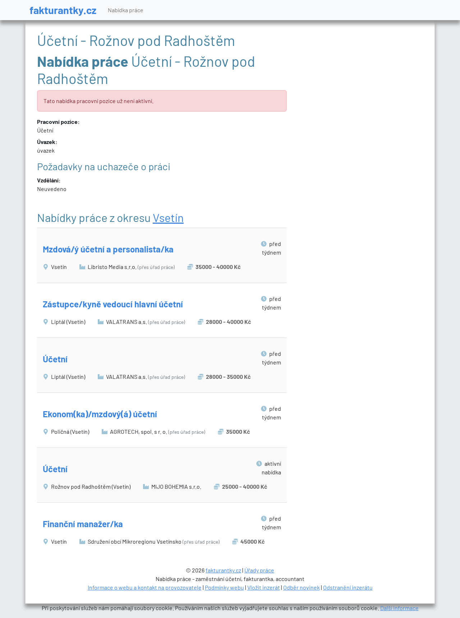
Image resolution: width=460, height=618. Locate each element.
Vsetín (168, 217)
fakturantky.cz (62, 10)
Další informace (399, 607)
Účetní (55, 359)
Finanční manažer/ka (83, 524)
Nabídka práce (125, 9)
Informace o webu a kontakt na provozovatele (145, 587)
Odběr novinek (301, 587)
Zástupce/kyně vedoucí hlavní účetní (113, 304)
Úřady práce (259, 570)
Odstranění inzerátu (348, 587)
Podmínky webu (224, 587)
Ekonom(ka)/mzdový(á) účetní (100, 414)
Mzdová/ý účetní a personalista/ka (108, 249)
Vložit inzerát (263, 587)
